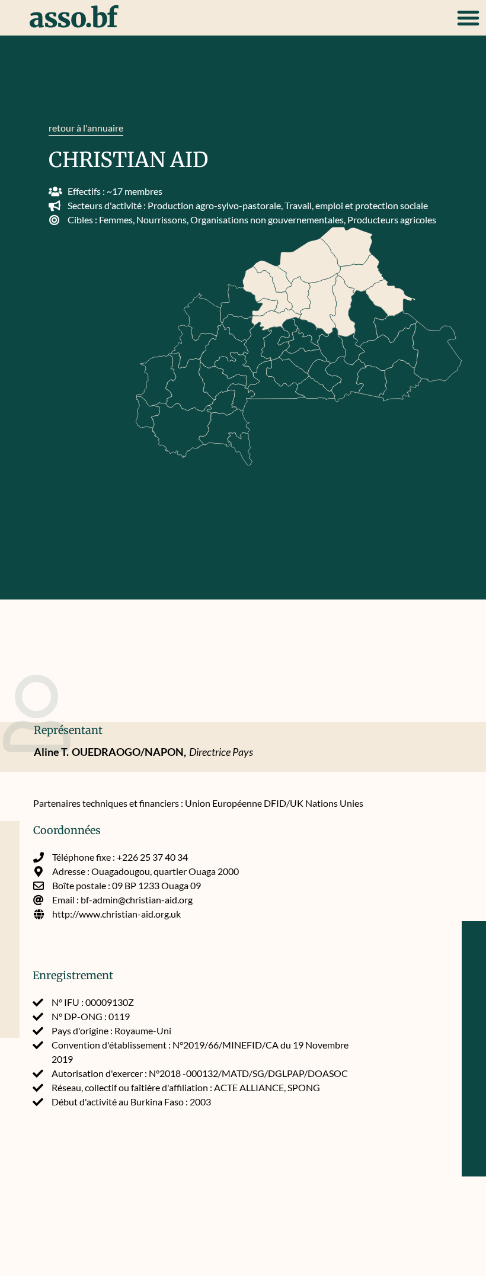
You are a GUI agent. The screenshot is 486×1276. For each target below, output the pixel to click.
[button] (468, 18)
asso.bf (73, 17)
